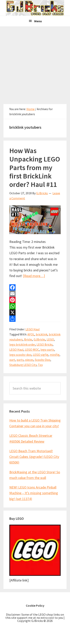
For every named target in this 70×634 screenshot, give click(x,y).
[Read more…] (34, 276)
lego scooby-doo (20, 355)
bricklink (41, 334)
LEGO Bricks (45, 344)
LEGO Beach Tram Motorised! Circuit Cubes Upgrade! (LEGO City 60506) (34, 457)
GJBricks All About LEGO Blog (35, 8)
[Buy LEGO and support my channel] (35, 574)
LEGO (50, 339)
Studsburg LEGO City (23, 365)
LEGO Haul (32, 329)
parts (20, 360)
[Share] (35, 319)
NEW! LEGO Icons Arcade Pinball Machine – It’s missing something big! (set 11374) (33, 493)
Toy (40, 365)
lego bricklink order (22, 344)
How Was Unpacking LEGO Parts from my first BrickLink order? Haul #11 (34, 167)
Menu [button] (38, 21)
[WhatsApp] (35, 306)
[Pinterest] (35, 300)
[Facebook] (35, 287)
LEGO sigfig (40, 355)
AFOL (30, 334)
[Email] (35, 294)
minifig (55, 355)
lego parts (47, 349)
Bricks (28, 339)
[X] (35, 312)
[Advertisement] (35, 63)
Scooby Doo (42, 360)
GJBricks (39, 339)
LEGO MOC (32, 349)
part (12, 360)
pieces (29, 360)
